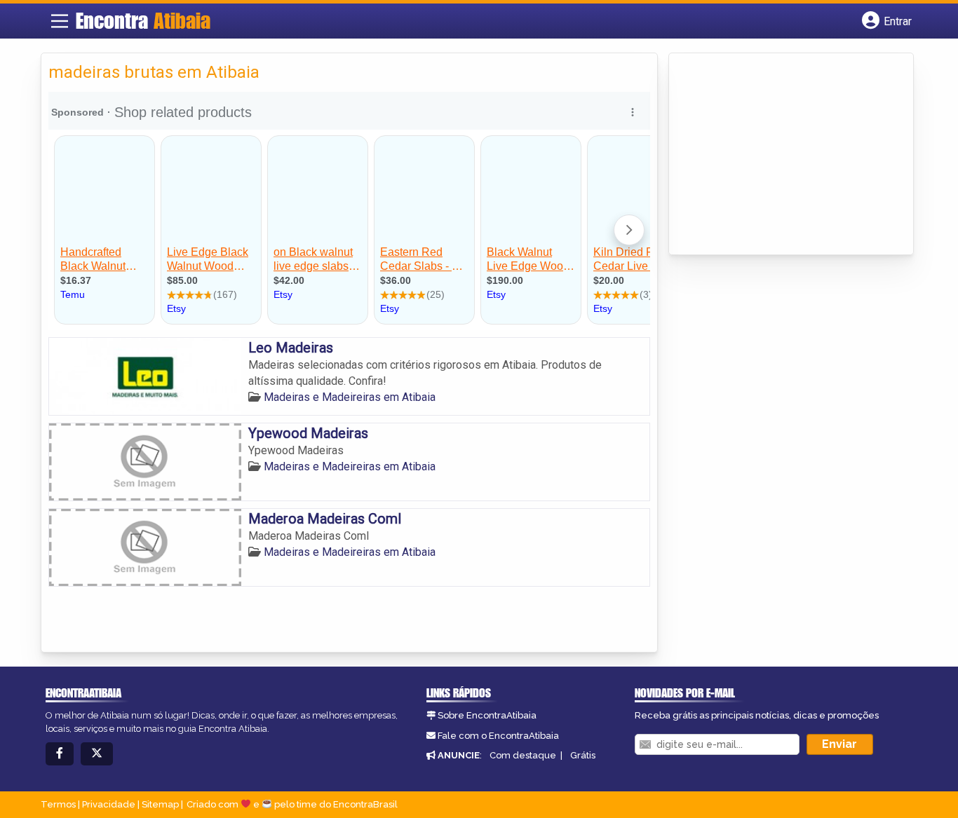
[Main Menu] (60, 21)
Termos (58, 804)
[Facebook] (60, 753)
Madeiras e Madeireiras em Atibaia (350, 397)
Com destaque (523, 755)
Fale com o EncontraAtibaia (498, 735)
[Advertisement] (781, 155)
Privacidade (108, 804)
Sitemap (160, 804)
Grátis (582, 755)
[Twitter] (97, 753)
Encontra (143, 20)
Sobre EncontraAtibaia (487, 715)
